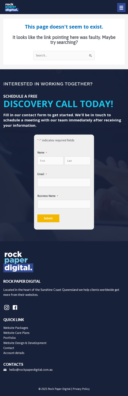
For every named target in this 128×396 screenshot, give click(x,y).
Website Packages (15, 328)
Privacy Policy (81, 388)
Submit (48, 218)
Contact (8, 348)
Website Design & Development (24, 343)
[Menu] (121, 7)
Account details (13, 353)
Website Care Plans (16, 333)
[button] (6, 307)
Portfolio (9, 338)
